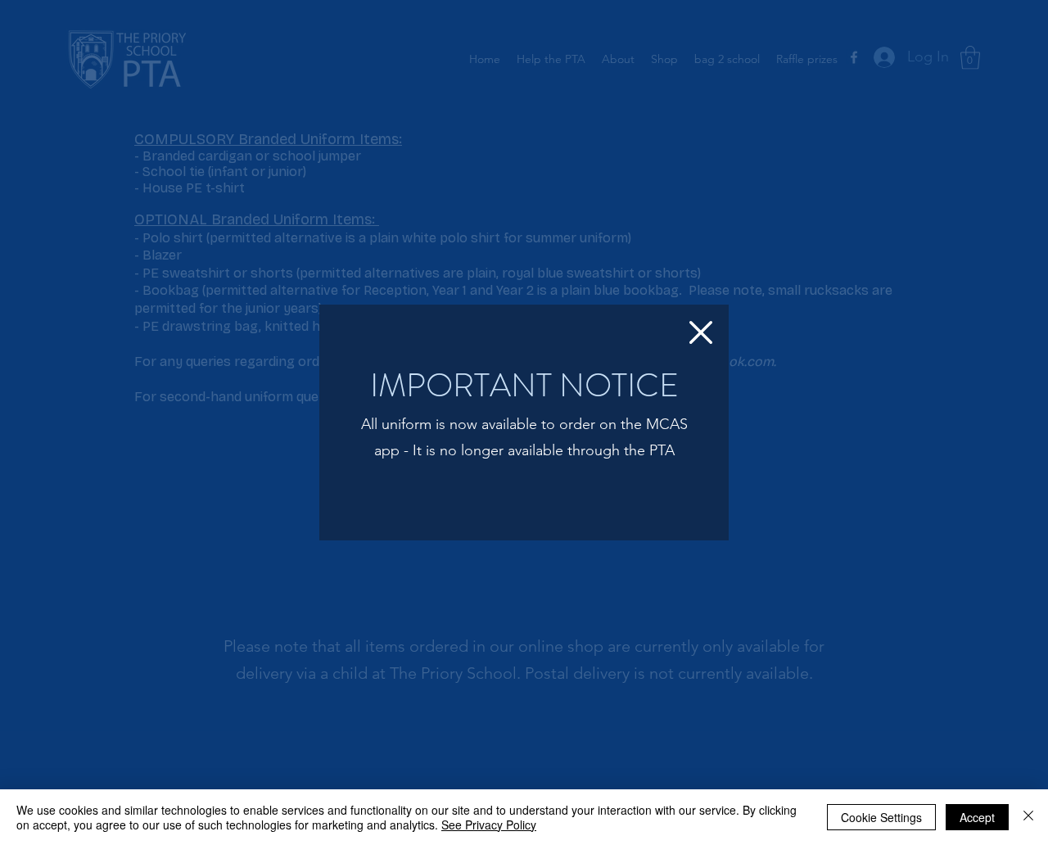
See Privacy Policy (488, 824)
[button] (700, 332)
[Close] (1028, 817)
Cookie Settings (881, 817)
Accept (977, 817)
